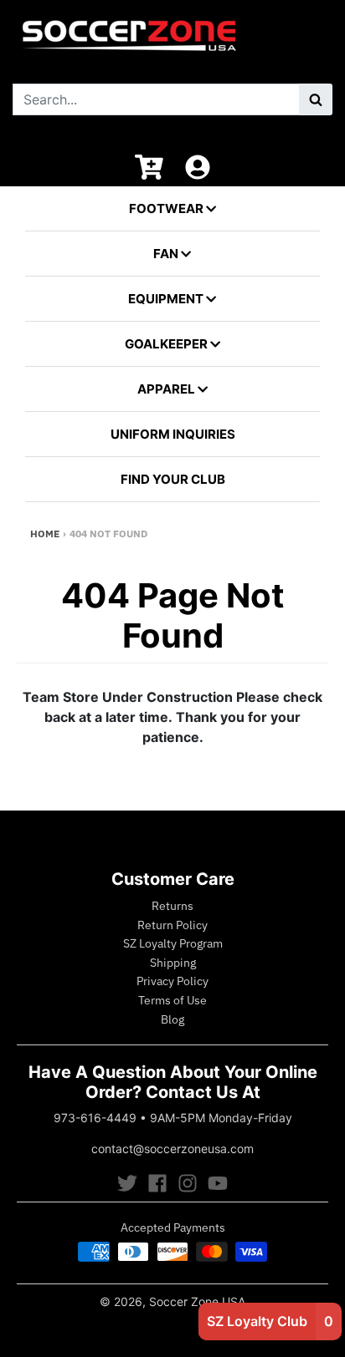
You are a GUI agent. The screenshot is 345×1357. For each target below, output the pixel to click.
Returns (172, 905)
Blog (172, 1019)
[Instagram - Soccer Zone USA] (188, 1183)
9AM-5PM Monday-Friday (221, 1118)
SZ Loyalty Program (173, 943)
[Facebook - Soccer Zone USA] (157, 1183)
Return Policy (172, 925)
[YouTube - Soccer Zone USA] (218, 1183)
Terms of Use (172, 1000)
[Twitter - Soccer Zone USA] (127, 1183)
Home (44, 533)
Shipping (173, 962)
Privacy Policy (172, 981)
